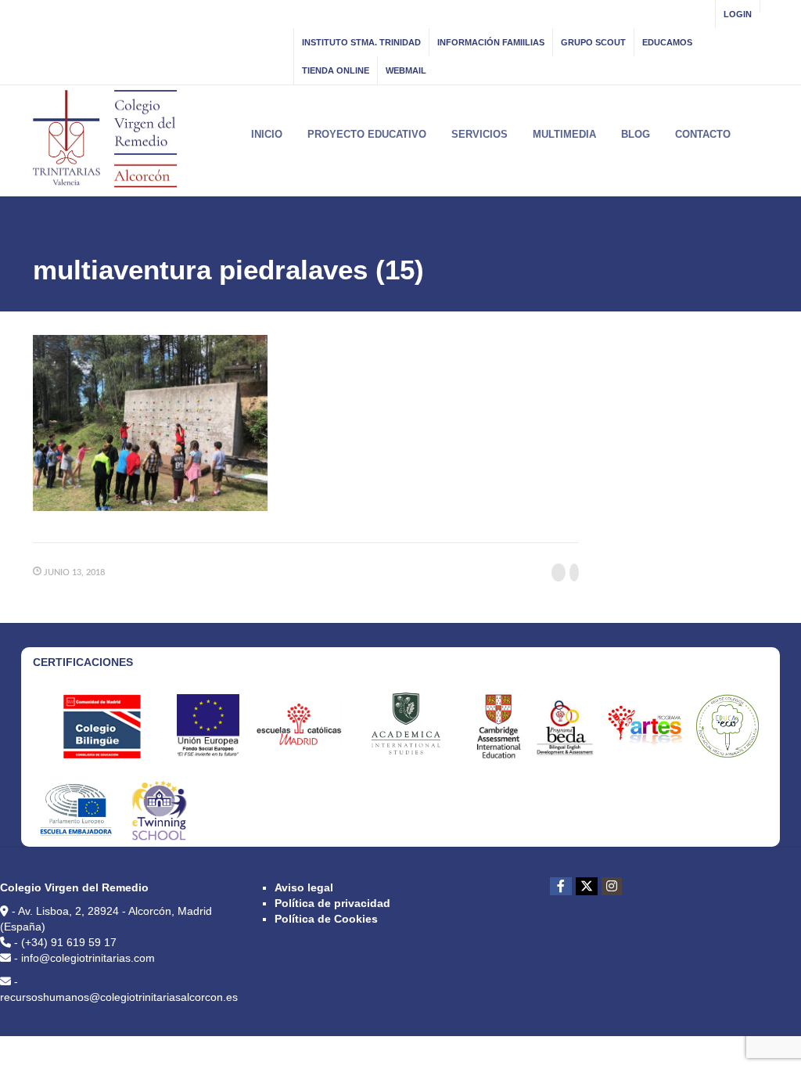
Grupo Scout (593, 42)
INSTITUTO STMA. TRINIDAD (361, 42)
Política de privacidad (332, 903)
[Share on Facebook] (558, 572)
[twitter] (587, 886)
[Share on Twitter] (574, 572)
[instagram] (612, 886)
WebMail (406, 70)
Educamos (667, 42)
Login (738, 14)
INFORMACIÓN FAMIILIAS (490, 42)
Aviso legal (304, 887)
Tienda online (335, 70)
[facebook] (561, 886)
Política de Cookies (326, 918)
